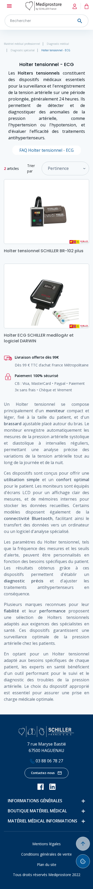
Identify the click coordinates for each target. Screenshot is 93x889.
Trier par (31, 168)
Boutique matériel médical (37, 811)
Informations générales (35, 801)
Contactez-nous (43, 773)
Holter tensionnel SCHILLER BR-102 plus (43, 251)
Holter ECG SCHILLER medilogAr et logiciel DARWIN (39, 338)
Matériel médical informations (42, 821)
